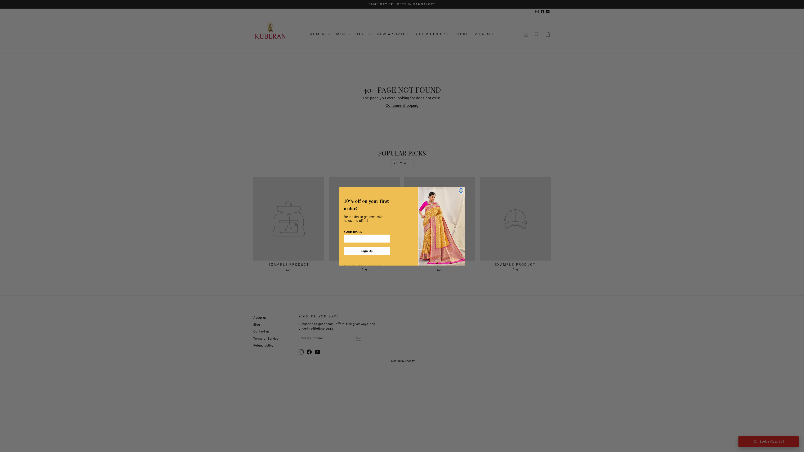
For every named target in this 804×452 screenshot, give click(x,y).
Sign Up (367, 251)
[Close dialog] (461, 190)
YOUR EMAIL (353, 231)
